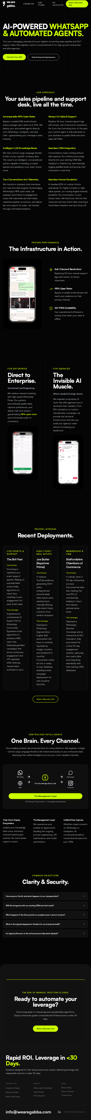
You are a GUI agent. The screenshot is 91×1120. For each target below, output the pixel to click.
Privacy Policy (66, 1088)
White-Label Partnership (43, 1088)
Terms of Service (67, 1091)
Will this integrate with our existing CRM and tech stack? (30, 905)
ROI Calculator (58, 4)
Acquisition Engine (13, 1088)
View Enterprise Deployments (43, 57)
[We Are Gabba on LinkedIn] (59, 1111)
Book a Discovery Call (76, 4)
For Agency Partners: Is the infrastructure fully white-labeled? (32, 933)
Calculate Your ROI (14, 57)
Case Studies (41, 4)
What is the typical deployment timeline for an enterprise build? (33, 924)
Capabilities (28, 4)
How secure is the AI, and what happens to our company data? (32, 896)
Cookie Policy (66, 1095)
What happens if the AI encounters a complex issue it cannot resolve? (35, 915)
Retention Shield (12, 1092)
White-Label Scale (13, 1097)
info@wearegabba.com (28, 1112)
